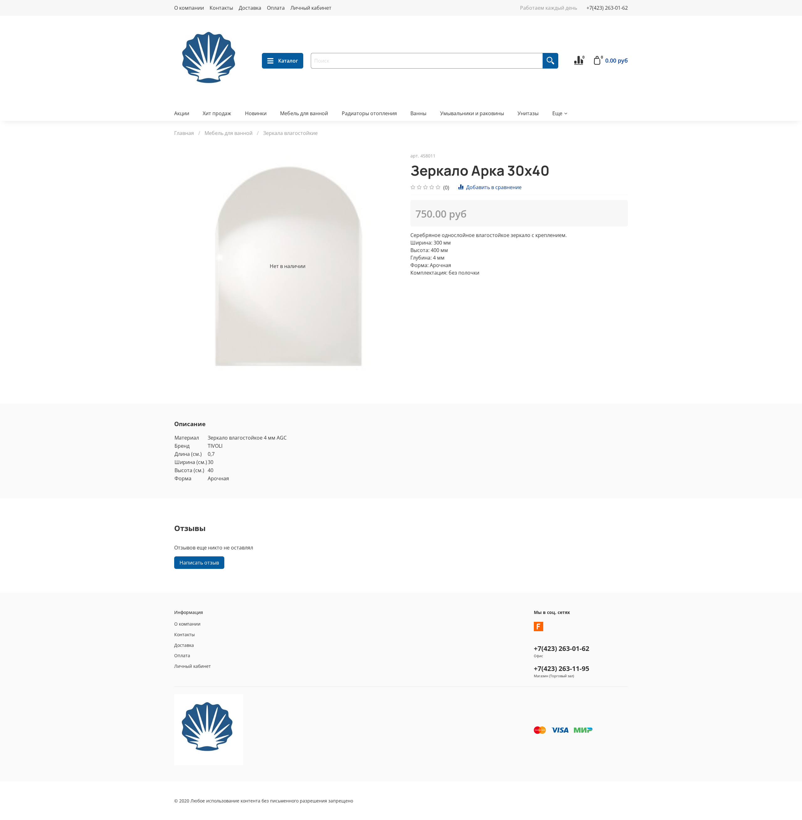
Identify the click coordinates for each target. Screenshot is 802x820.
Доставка (250, 7)
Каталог (288, 60)
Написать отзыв (199, 562)
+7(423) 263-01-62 (607, 7)
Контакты (221, 7)
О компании (189, 7)
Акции (181, 113)
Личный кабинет (310, 7)
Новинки (256, 113)
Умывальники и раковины (472, 113)
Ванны (418, 113)
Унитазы (528, 113)
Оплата (276, 7)
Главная (184, 133)
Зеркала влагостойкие (290, 133)
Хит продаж (217, 113)
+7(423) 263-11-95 (561, 668)
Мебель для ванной (304, 113)
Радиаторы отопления (369, 113)
